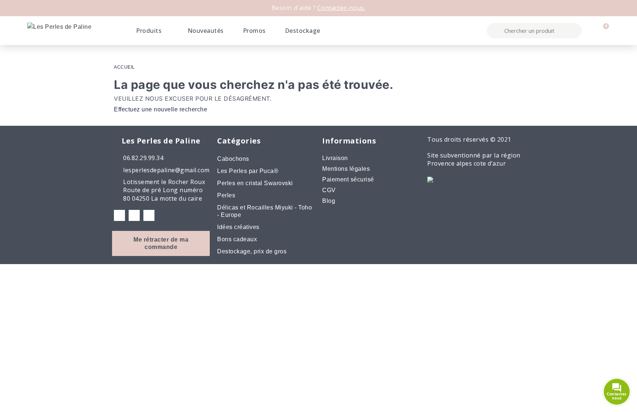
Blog (328, 201)
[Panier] (603, 31)
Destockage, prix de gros (251, 251)
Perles (226, 195)
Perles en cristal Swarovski (255, 183)
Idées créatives (238, 227)
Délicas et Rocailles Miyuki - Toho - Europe (264, 211)
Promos (254, 31)
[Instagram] (134, 215)
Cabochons (233, 159)
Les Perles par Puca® (247, 171)
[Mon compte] (590, 30)
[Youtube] (148, 215)
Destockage (302, 31)
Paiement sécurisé (348, 179)
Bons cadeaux (237, 239)
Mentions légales (346, 169)
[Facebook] (119, 215)
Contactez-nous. (341, 8)
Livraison (335, 158)
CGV (329, 190)
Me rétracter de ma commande (160, 243)
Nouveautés (206, 31)
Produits (148, 31)
